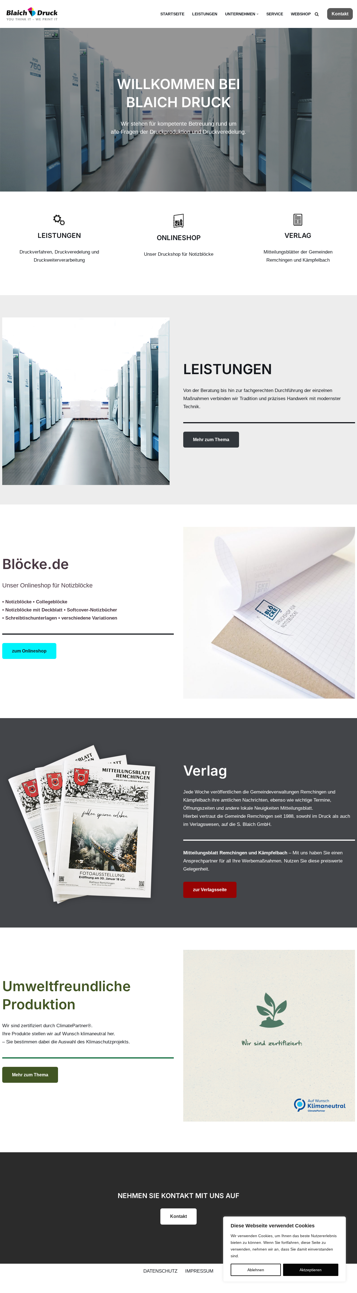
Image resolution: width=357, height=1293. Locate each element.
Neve (9, 1285)
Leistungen (204, 14)
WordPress (64, 1285)
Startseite (172, 14)
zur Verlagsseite (210, 889)
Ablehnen (255, 1270)
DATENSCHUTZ (160, 1271)
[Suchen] (317, 14)
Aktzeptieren (311, 1270)
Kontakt (340, 13)
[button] (258, 14)
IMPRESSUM (199, 1271)
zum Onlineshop (29, 651)
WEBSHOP (301, 14)
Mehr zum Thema (211, 439)
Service (274, 14)
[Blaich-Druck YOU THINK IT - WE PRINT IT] (32, 14)
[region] (284, 1249)
